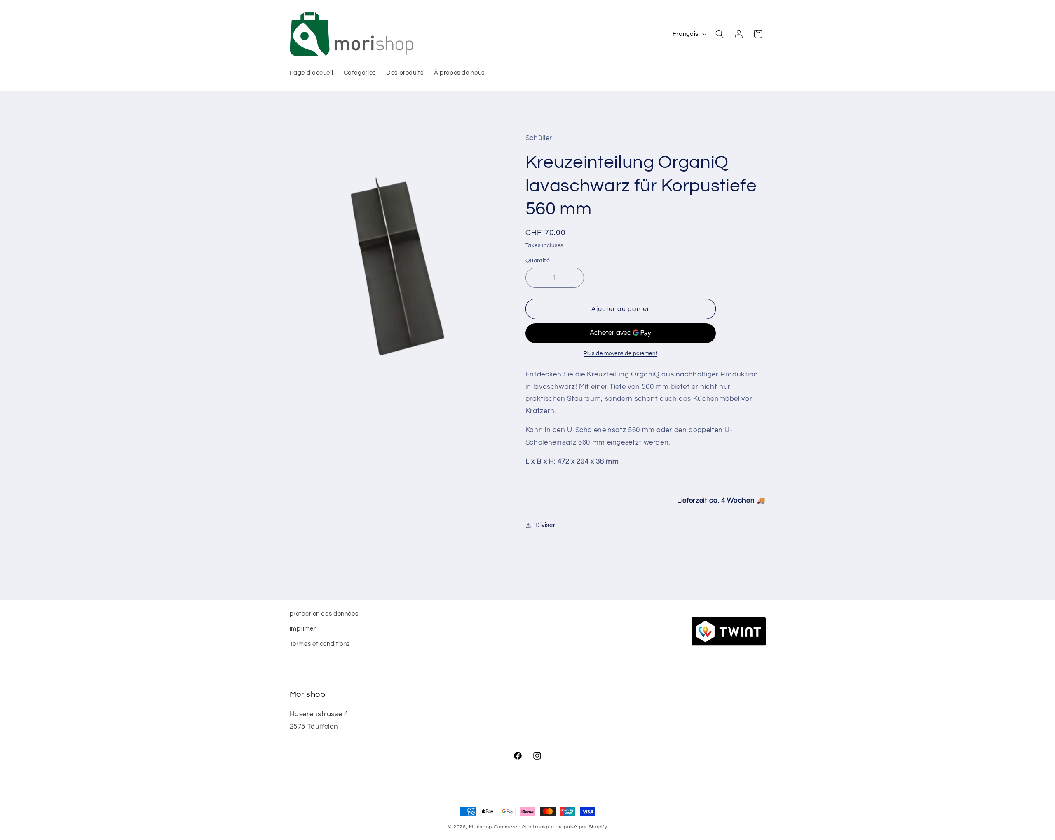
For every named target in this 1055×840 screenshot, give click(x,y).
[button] (719, 33)
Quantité (537, 261)
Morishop (480, 827)
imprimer (303, 629)
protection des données (324, 614)
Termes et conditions (320, 644)
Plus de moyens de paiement (620, 353)
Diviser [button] (545, 525)
